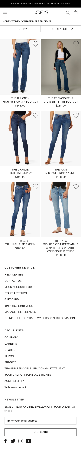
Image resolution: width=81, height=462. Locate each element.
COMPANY (11, 337)
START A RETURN (16, 293)
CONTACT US (13, 280)
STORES (10, 349)
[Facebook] (5, 440)
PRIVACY (10, 362)
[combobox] (61, 29)
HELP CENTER (14, 274)
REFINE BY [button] (19, 28)
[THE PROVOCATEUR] (61, 67)
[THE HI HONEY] (20, 67)
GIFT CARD (12, 299)
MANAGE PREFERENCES (20, 311)
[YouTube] (28, 440)
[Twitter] (13, 440)
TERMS (9, 356)
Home (6, 21)
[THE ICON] (61, 138)
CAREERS (11, 343)
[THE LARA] (61, 209)
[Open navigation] (5, 12)
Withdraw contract (15, 387)
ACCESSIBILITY (14, 380)
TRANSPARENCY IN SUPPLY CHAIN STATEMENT (35, 368)
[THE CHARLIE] (20, 138)
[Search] (68, 12)
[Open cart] (76, 12)
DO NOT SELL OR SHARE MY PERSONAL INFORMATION (40, 318)
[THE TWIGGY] (20, 209)
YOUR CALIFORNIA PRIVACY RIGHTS (28, 374)
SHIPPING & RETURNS (19, 305)
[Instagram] (20, 440)
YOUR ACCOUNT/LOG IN (20, 286)
